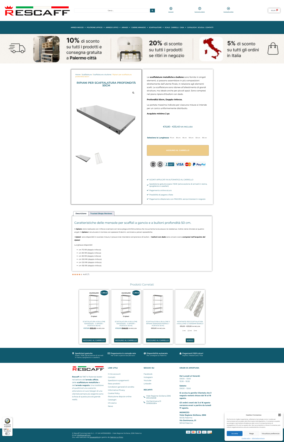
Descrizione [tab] (81, 213)
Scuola (201, 27)
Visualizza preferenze (270, 433)
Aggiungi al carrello (177, 150)
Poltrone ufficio (95, 27)
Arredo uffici (112, 27)
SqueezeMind (95, 437)
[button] (279, 415)
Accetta (234, 433)
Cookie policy (246, 438)
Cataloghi (192, 27)
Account (171, 12)
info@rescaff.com (84, 435)
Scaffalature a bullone (102, 75)
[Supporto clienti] (199, 8)
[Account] (171, 8)
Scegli (190, 340)
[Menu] (11, 418)
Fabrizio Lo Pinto (116, 437)
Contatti (209, 27)
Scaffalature (155, 27)
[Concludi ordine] (228, 8)
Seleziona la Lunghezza (158, 138)
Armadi (125, 27)
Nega (251, 433)
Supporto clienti (200, 12)
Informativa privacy (258, 438)
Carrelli (175, 27)
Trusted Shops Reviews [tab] (101, 213)
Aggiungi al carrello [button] (94, 340)
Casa (182, 27)
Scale (167, 27)
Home (77, 75)
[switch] (7, 433)
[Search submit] (152, 10)
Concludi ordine (228, 12)
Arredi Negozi (77, 27)
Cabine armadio (138, 27)
